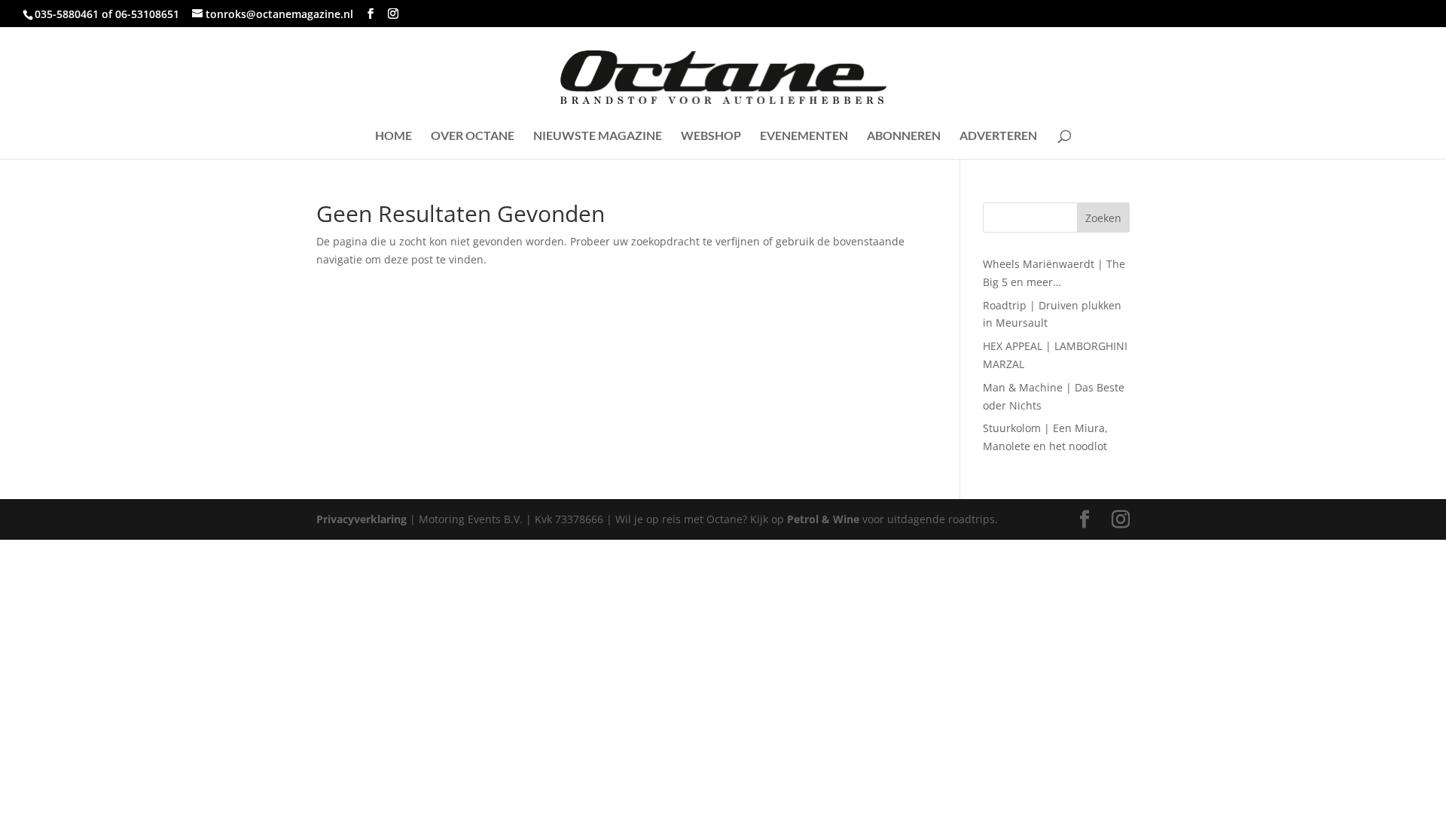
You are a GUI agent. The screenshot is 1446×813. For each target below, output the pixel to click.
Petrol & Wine (823, 519)
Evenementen (804, 136)
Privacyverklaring (361, 519)
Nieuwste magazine (597, 136)
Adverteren (998, 136)
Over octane (472, 136)
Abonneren (904, 136)
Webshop (711, 136)
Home (393, 136)
